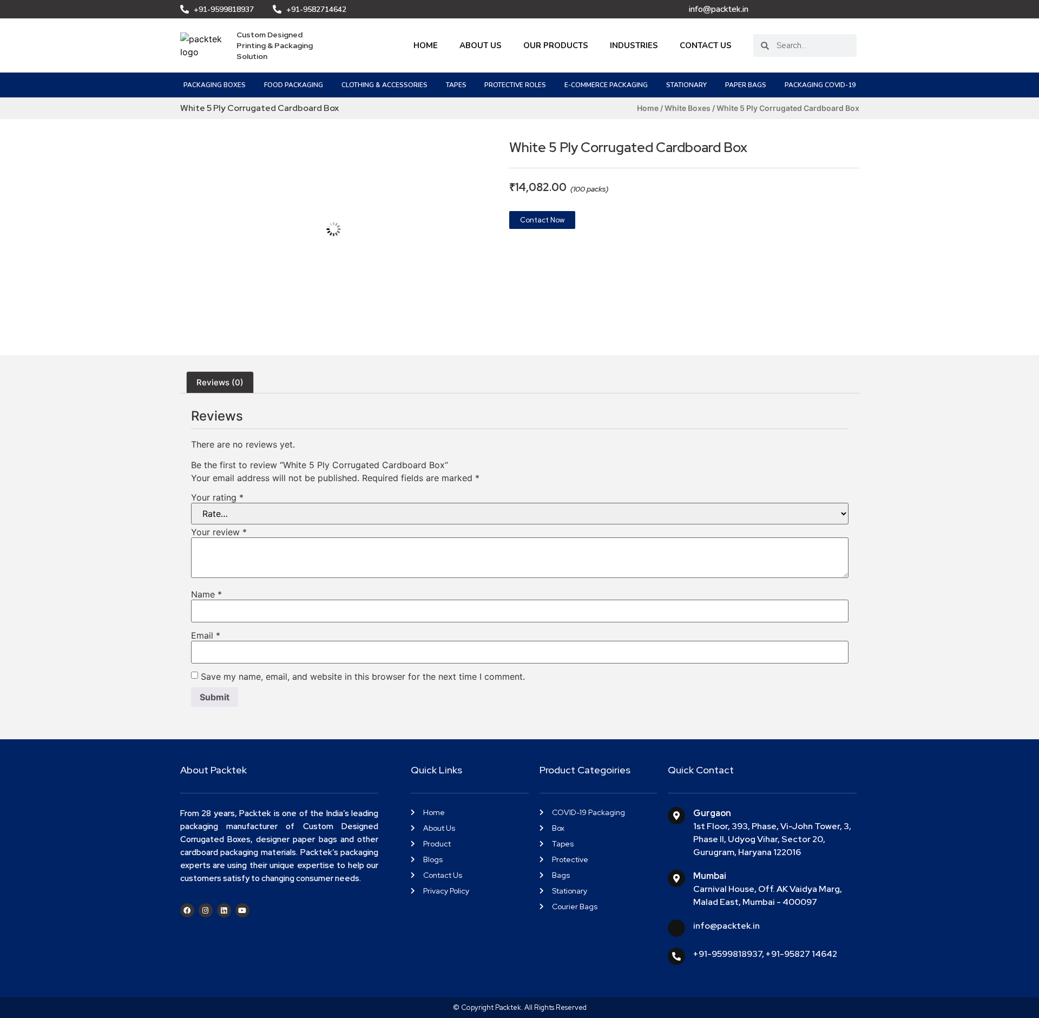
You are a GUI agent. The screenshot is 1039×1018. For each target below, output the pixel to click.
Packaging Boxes (214, 85)
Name (206, 594)
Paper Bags (745, 85)
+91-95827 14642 (801, 954)
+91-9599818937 (727, 954)
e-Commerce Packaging (606, 85)
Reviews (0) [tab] (220, 382)
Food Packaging (293, 85)
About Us (480, 45)
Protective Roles (515, 85)
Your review (219, 532)
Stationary (686, 85)
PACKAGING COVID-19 (820, 85)
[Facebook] (187, 910)
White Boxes (688, 108)
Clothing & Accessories (384, 85)
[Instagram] (206, 910)
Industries (634, 45)
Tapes (456, 85)
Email (205, 635)
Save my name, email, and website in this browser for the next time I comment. (363, 676)
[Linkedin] (224, 910)
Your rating (217, 497)
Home (425, 45)
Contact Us (706, 45)
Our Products (555, 45)
